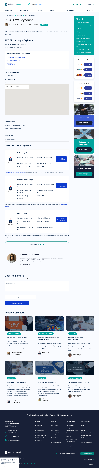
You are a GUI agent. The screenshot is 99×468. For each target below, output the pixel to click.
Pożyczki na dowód (82, 29)
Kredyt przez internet (82, 32)
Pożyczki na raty (81, 35)
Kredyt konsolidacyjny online (84, 25)
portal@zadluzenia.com (14, 440)
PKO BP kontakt (11, 64)
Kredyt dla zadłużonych (83, 22)
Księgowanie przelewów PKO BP (16, 57)
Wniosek (88, 64)
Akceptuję (3, 466)
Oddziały (44, 24)
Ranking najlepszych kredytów (67, 453)
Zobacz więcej (84, 122)
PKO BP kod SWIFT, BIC (14, 60)
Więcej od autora (25, 264)
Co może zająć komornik (83, 49)
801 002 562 (39, 4)
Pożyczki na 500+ (81, 41)
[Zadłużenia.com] (13, 4)
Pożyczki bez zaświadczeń (84, 52)
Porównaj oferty (87, 453)
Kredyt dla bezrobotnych (83, 38)
